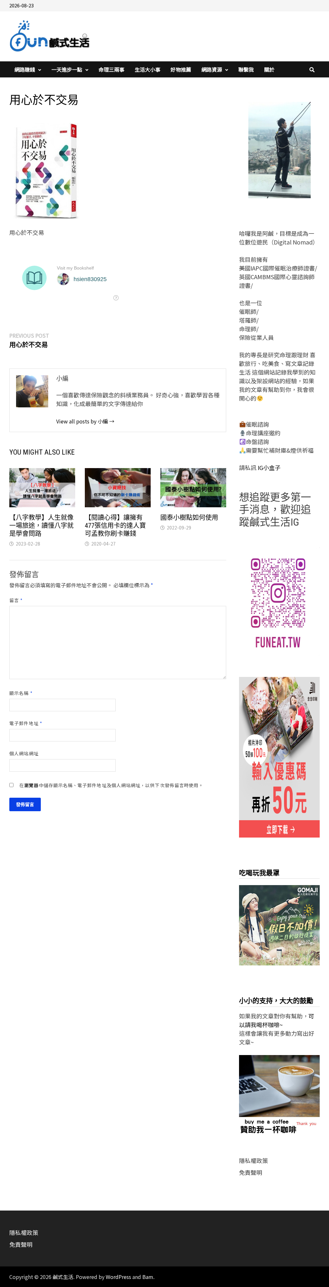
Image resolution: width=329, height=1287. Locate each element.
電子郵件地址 (25, 723)
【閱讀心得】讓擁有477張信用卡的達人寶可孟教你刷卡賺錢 (115, 525)
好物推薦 (181, 69)
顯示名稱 (20, 693)
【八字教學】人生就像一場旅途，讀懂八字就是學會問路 (41, 525)
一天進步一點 (66, 69)
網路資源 (211, 69)
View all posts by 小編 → (85, 421)
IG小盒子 (268, 467)
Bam (147, 1277)
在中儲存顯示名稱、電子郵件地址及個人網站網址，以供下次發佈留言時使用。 (111, 785)
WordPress (118, 1277)
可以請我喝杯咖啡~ (276, 1020)
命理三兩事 (111, 69)
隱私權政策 (253, 1160)
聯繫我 (246, 69)
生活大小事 (147, 69)
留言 (16, 600)
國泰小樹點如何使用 (189, 517)
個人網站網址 (23, 753)
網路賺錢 (24, 69)
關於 (269, 69)
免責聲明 (250, 1172)
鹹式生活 (63, 1277)
